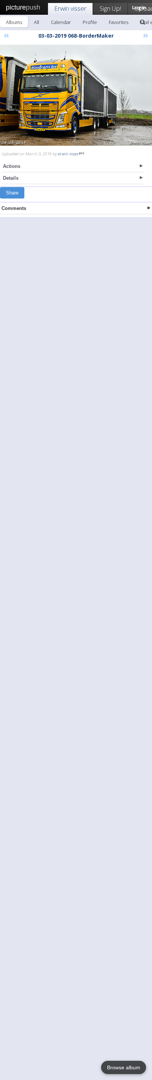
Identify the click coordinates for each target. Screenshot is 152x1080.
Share (12, 193)
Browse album (123, 1067)
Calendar (61, 22)
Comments (13, 208)
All (36, 22)
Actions (11, 166)
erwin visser (68, 153)
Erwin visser (70, 8)
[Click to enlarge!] (76, 95)
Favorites (118, 22)
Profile (90, 22)
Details (10, 178)
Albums (14, 22)
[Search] (142, 22)
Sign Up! (110, 8)
